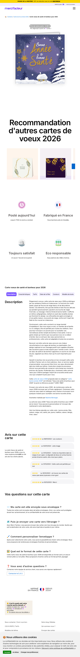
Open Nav (74, 8)
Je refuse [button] (15, 652)
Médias (52, 622)
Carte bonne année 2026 (21, 17)
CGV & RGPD (9, 626)
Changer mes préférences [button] (29, 652)
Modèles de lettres (11, 630)
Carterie (10, 17)
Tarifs (35, 294)
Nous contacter (10, 622)
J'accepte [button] (7, 652)
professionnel (70, 4)
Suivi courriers (22, 622)
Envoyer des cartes (48, 630)
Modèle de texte (68, 294)
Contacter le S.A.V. (16, 573)
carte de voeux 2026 (40, 379)
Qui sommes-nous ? (48, 626)
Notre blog (45, 622)
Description (11, 294)
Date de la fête (45, 294)
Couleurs (56, 294)
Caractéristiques (24, 294)
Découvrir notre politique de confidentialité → (59, 648)
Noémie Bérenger (52, 398)
